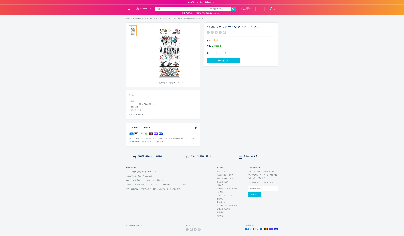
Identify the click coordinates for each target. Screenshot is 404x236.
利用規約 (220, 192)
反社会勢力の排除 (223, 209)
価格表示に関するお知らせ (227, 188)
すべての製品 (137, 18)
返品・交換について (224, 171)
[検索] (233, 9)
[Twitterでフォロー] (195, 229)
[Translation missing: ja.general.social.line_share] (224, 32)
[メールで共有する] (220, 32)
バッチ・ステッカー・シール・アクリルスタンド (160, 18)
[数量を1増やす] (225, 53)
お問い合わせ (222, 185)
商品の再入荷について (225, 178)
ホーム (128, 18)
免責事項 (220, 216)
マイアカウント (245, 9)
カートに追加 (223, 61)
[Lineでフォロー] (191, 229)
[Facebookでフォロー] (187, 229)
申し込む (254, 194)
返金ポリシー (222, 202)
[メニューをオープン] (129, 9)
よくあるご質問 (223, 182)
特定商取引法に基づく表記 (227, 205)
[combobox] (181, 9)
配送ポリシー (222, 199)
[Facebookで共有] (208, 32)
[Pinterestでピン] (212, 32)
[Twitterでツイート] (216, 32)
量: (208, 53)
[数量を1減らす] (214, 53)
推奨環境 (220, 212)
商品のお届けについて (225, 175)
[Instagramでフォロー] (199, 229)
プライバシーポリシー (225, 195)
